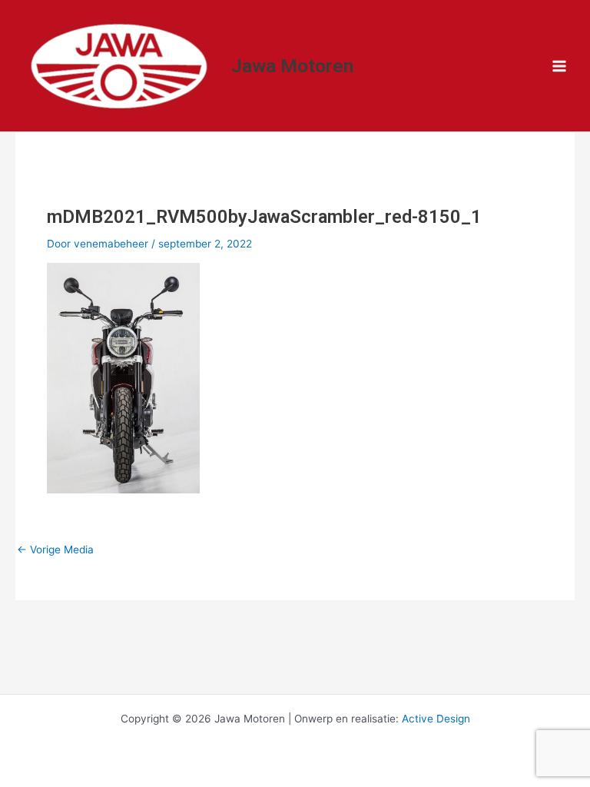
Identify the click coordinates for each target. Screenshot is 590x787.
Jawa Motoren (292, 66)
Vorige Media (55, 550)
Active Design (436, 718)
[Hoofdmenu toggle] (559, 65)
